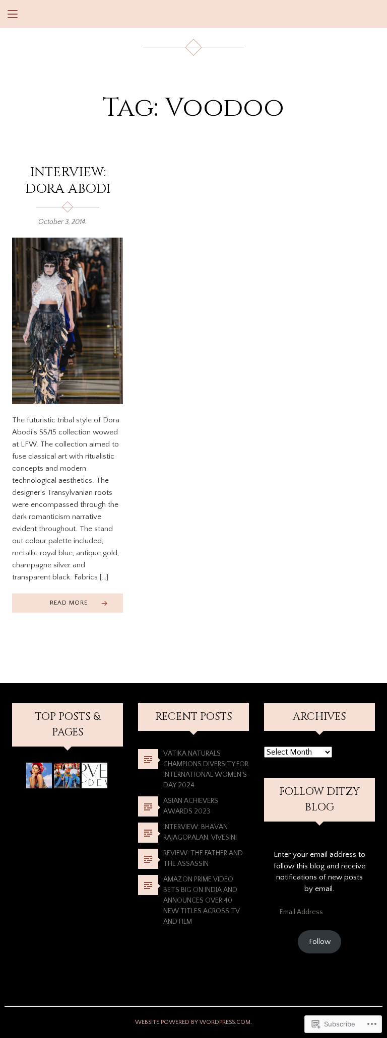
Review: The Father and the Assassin (203, 858)
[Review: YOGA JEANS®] (67, 775)
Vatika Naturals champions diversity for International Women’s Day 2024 (205, 769)
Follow (320, 941)
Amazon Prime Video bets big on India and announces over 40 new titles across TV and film (201, 900)
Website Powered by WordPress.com (192, 1022)
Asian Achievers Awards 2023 (190, 806)
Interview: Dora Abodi (67, 181)
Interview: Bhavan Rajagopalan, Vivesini (200, 832)
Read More (69, 603)
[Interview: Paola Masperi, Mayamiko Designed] (39, 775)
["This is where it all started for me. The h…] (94, 775)
